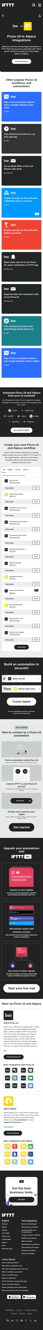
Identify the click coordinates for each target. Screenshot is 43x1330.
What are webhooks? (9, 1278)
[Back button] (3, 15)
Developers (10, 1310)
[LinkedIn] (12, 1320)
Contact (14, 1313)
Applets (4, 1230)
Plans (4, 1245)
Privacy (22, 1313)
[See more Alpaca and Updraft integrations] (27, 1154)
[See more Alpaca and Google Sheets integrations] (11, 1154)
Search (4, 1242)
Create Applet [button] (21, 701)
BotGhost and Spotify (29, 1238)
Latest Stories (8, 1259)
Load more (21, 647)
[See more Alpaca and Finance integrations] (27, 1146)
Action (14, 496)
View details (9, 488)
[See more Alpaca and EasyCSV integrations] (11, 1161)
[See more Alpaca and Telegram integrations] (27, 1161)
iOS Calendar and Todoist (30, 1247)
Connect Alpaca (13, 1133)
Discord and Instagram (29, 1224)
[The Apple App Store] (14, 1297)
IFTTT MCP (6, 1233)
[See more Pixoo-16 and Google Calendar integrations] (27, 1085)
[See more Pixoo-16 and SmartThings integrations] (11, 1078)
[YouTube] (21, 1320)
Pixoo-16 (14, 36)
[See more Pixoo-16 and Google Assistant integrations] (11, 1070)
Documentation (20, 1120)
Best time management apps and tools (15, 1269)
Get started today (21, 61)
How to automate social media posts (14, 1287)
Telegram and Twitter (29, 1250)
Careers (20, 1310)
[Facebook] (8, 1320)
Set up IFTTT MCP (21, 430)
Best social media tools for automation (15, 1290)
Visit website (8, 1127)
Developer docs (7, 1248)
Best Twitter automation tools (12, 1265)
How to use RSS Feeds (10, 1275)
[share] (39, 15)
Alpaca (30, 36)
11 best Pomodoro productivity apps (14, 1281)
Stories (4, 1227)
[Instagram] (17, 1320)
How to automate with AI (10, 1262)
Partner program (31, 1310)
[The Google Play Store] (29, 1297)
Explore (5, 1221)
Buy (5, 1051)
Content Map (6, 1239)
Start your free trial (21, 988)
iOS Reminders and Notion (31, 1244)
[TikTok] (31, 1320)
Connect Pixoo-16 (13, 1057)
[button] (39, 5)
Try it (36, 488)
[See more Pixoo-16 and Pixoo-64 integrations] (11, 1085)
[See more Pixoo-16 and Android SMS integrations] (27, 1078)
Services (5, 1224)
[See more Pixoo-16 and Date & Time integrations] (27, 1070)
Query (13, 593)
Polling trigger (16, 482)
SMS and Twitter (27, 1241)
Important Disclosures (12, 1122)
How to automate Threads (11, 1284)
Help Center (6, 1236)
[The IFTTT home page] (8, 5)
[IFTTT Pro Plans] (36, 590)
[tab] (4, 470)
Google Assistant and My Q (31, 1235)
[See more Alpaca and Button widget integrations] (11, 1146)
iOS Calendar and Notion (30, 1227)
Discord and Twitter (28, 1253)
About (29, 1313)
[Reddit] (35, 1320)
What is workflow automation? (12, 1272)
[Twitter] (26, 1320)
